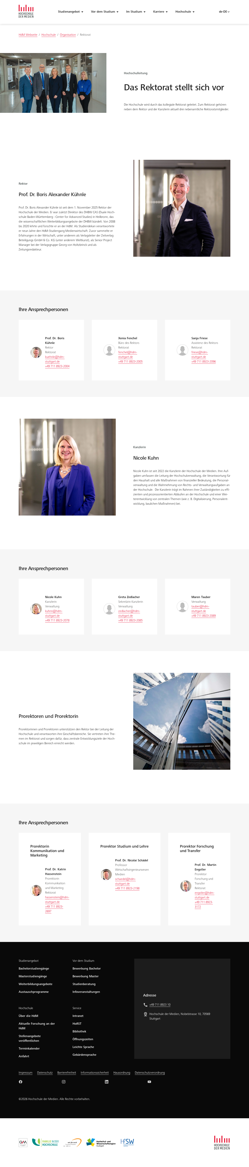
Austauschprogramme (34, 992)
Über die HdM (28, 1016)
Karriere (158, 11)
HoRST (77, 1023)
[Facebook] (21, 1082)
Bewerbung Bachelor (87, 968)
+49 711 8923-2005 (130, 361)
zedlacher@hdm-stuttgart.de (129, 613)
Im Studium (134, 11)
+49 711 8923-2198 (127, 888)
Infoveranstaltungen (86, 992)
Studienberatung (84, 984)
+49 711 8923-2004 (57, 366)
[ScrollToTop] (240, 1158)
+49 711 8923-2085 (130, 620)
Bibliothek (79, 1031)
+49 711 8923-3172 (204, 905)
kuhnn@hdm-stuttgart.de (53, 613)
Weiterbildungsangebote (35, 984)
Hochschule (183, 11)
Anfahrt (24, 1056)
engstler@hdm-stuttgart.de (204, 895)
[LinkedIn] (107, 1082)
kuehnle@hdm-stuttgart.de (55, 359)
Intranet (78, 1016)
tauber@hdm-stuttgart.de (200, 609)
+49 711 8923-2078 (57, 620)
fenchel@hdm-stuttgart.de (127, 355)
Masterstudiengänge (33, 976)
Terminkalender (29, 1048)
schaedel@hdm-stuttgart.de (125, 881)
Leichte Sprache (83, 1047)
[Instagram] (64, 1082)
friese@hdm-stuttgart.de (199, 355)
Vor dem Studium (103, 11)
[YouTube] (149, 1082)
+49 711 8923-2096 (203, 361)
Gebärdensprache (84, 1055)
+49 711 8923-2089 (203, 615)
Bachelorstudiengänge (34, 968)
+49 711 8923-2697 (54, 909)
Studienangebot (69, 11)
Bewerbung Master (86, 976)
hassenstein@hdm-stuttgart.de (57, 900)
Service (77, 1008)
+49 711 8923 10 (159, 1004)
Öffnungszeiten (83, 1039)
